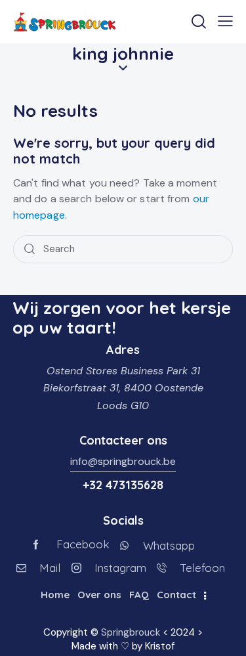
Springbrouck (130, 632)
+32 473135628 (123, 484)
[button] (225, 21)
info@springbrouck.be (123, 461)
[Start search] (29, 249)
